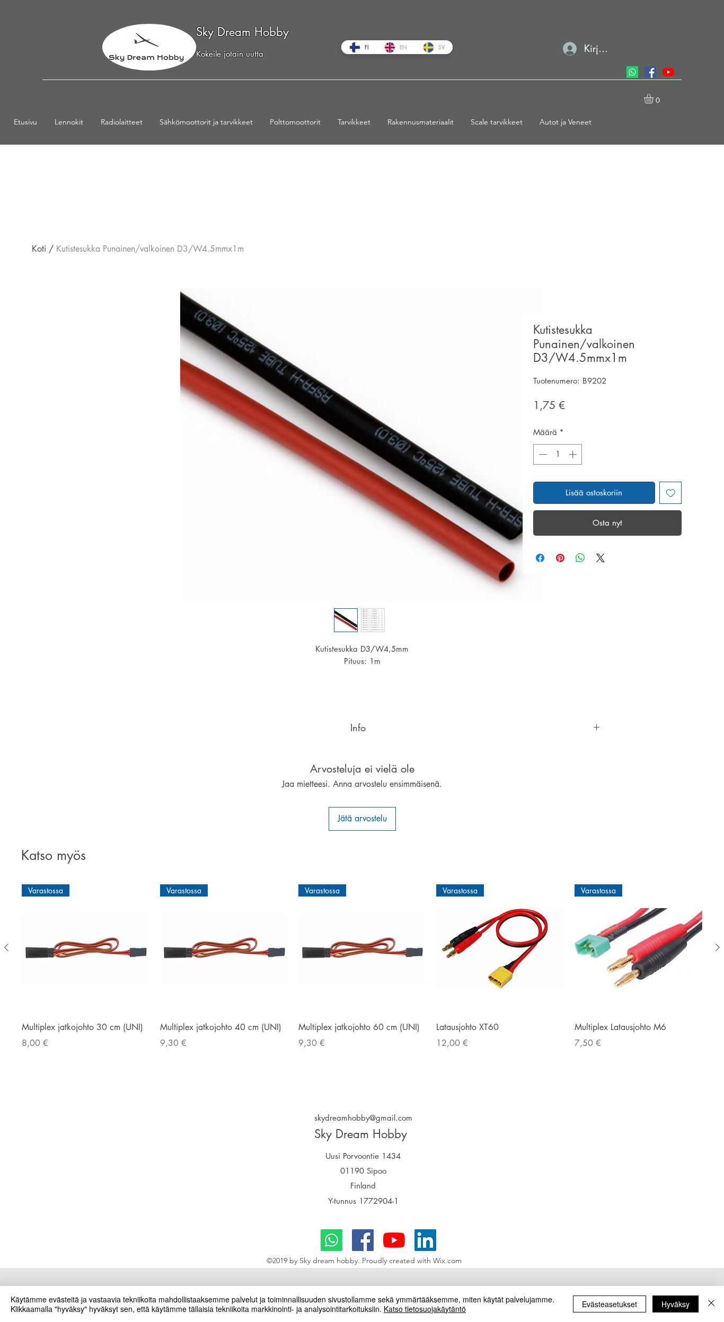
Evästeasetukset (609, 1304)
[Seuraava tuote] (717, 947)
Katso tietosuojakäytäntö (425, 1308)
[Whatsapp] (632, 72)
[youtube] (668, 72)
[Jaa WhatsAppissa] (580, 558)
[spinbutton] (558, 454)
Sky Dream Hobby (242, 31)
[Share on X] (600, 558)
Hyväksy (675, 1304)
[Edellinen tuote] (6, 947)
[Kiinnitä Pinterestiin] (560, 558)
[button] (72, 121)
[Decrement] (542, 454)
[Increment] (574, 454)
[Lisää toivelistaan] (670, 493)
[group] (362, 981)
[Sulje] (711, 1304)
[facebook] (650, 72)
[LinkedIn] (425, 1240)
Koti (39, 248)
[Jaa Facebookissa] (540, 558)
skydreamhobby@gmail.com (363, 1118)
